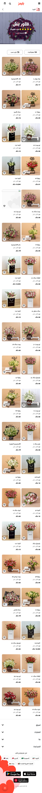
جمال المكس (17, 610)
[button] (39, 4)
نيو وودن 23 (17, 212)
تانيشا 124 (18, 311)
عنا (40, 739)
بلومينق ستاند (36, 543)
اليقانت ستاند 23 (35, 278)
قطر (6, 758)
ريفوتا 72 (37, 610)
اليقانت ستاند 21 (35, 676)
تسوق (38, 725)
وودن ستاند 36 (16, 344)
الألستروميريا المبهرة (15, 444)
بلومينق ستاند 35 (35, 378)
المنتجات (37, 732)
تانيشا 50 (37, 510)
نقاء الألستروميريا (16, 79)
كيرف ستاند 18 (36, 709)
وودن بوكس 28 (16, 577)
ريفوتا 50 (18, 477)
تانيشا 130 (18, 178)
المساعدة (37, 746)
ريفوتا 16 (37, 245)
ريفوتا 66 (18, 411)
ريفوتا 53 (18, 378)
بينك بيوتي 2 (36, 79)
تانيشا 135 (18, 145)
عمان (12, 764)
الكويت (37, 758)
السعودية (26, 758)
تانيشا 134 (18, 278)
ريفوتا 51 (37, 112)
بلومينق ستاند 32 (16, 643)
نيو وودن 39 (17, 676)
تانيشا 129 (37, 643)
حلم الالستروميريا (16, 245)
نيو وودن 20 (36, 145)
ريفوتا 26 (37, 178)
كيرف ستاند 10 (17, 510)
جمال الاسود (17, 112)
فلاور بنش (36, 82)
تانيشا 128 (37, 477)
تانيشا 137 (18, 543)
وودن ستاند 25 (36, 212)
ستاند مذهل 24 (36, 311)
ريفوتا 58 (37, 577)
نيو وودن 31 (36, 344)
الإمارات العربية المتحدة (26, 764)
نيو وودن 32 (17, 709)
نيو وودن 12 (36, 411)
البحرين (16, 758)
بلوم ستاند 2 (36, 444)
